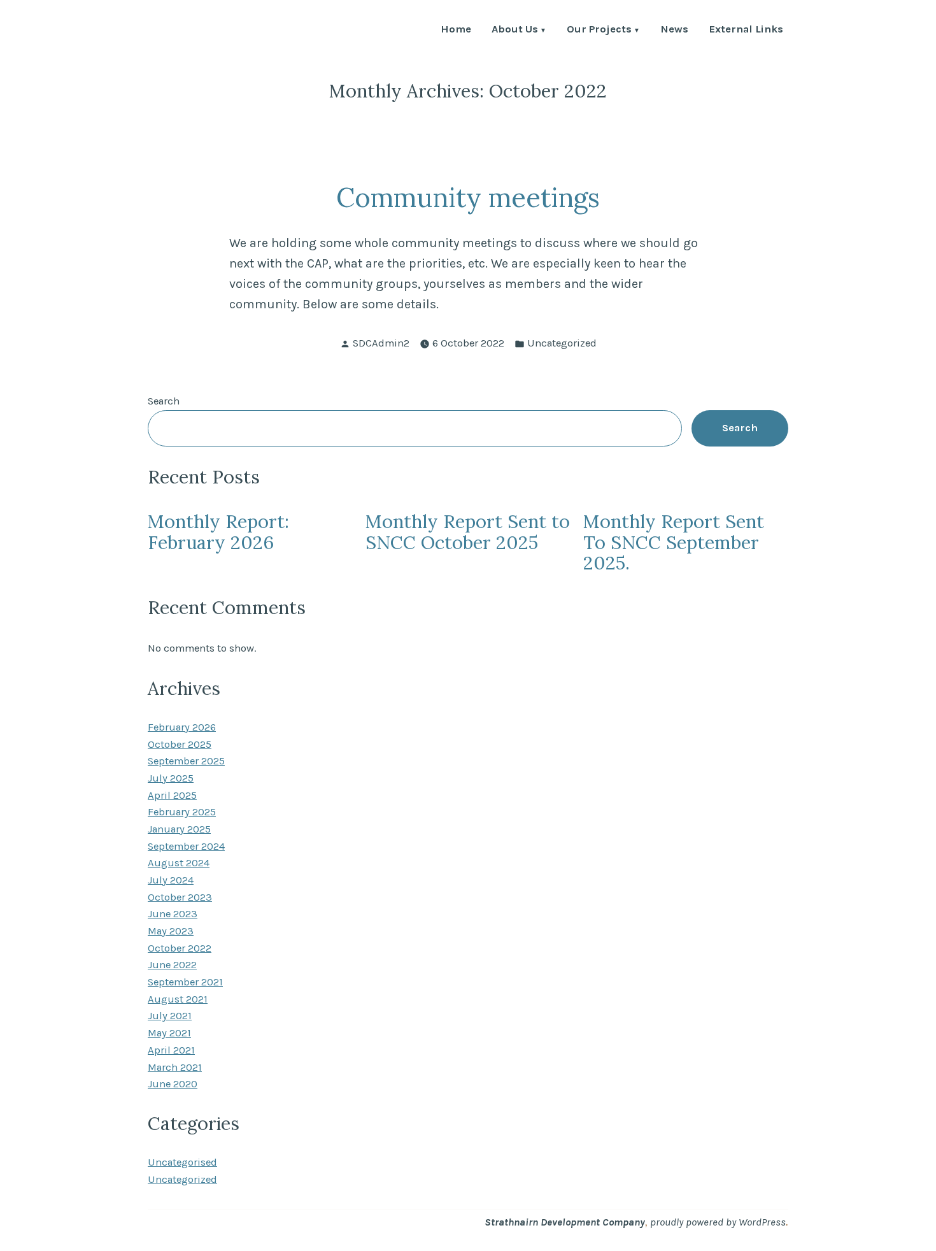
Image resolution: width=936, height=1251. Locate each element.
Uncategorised (182, 1162)
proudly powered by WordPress (718, 1222)
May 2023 (171, 931)
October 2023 (180, 897)
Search (164, 401)
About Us (515, 30)
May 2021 (169, 1033)
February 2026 (182, 727)
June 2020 (172, 1084)
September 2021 (185, 982)
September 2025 (186, 761)
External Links (746, 30)
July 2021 (170, 1016)
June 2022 (172, 965)
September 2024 (186, 846)
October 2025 (179, 744)
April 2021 (171, 1050)
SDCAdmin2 (381, 343)
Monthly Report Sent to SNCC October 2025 (467, 532)
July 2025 (171, 778)
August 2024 (178, 863)
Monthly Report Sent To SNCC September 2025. (673, 542)
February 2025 (182, 812)
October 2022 (179, 948)
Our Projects (599, 30)
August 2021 (178, 999)
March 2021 (175, 1067)
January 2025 (179, 829)
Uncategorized (562, 343)
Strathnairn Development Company (565, 1222)
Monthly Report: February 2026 (218, 532)
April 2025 (172, 795)
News (674, 30)
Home (456, 30)
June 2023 (172, 914)
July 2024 (171, 880)
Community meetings (468, 197)
